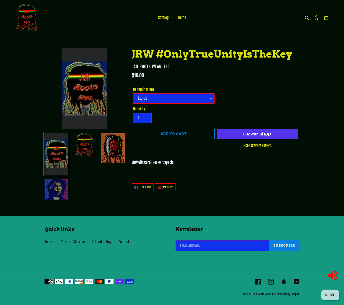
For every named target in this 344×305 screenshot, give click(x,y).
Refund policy (101, 242)
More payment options (257, 145)
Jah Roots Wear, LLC (264, 294)
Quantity (139, 108)
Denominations (143, 89)
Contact (123, 242)
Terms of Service (73, 242)
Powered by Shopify (288, 294)
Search (49, 242)
